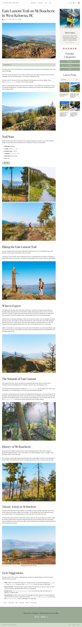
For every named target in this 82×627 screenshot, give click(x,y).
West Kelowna (34, 602)
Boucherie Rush (24, 565)
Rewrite (27, 602)
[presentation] (65, 87)
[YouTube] (74, 3)
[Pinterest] (72, 3)
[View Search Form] (78, 3)
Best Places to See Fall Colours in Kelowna (64, 95)
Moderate (21, 602)
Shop (50, 2)
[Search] (76, 79)
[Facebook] (70, 3)
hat (31, 596)
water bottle (12, 584)
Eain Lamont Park (14, 153)
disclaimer (28, 60)
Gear (46, 2)
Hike (17, 602)
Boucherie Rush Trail (11, 82)
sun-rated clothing (11, 598)
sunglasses (44, 596)
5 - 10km (5, 602)
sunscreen (35, 596)
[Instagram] (69, 3)
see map (15, 148)
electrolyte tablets (28, 584)
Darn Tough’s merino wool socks (21, 591)
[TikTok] (75, 3)
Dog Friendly (11, 602)
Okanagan (19, 19)
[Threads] (44, 617)
